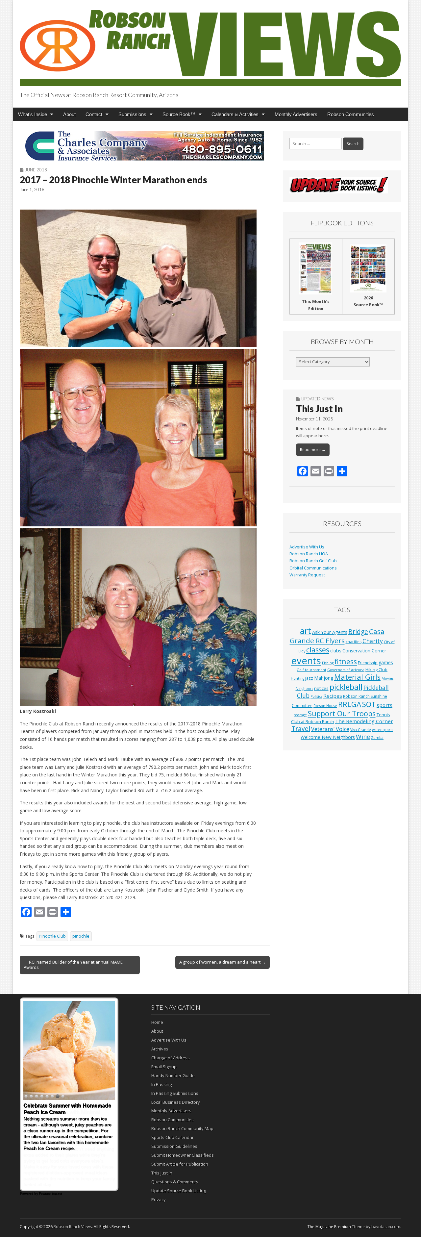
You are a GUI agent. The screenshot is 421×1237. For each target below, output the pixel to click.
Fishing (328, 663)
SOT (369, 704)
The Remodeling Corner (364, 721)
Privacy (158, 1199)
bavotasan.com (385, 1226)
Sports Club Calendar (172, 1137)
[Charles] (145, 146)
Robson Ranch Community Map (182, 1128)
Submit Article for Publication (179, 1164)
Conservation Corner (364, 650)
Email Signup (164, 1067)
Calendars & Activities (235, 114)
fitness (345, 661)
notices (321, 688)
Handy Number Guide (173, 1075)
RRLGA (349, 704)
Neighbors (304, 688)
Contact (94, 114)
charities (353, 641)
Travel (300, 728)
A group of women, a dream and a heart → (222, 962)
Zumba (377, 737)
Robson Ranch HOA (308, 554)
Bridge (358, 631)
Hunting (297, 678)
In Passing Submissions (174, 1093)
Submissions (132, 114)
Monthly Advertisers (296, 114)
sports (384, 705)
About (69, 114)
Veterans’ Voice (330, 729)
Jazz (309, 678)
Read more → (313, 449)
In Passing (161, 1084)
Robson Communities (350, 114)
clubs (335, 650)
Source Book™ (178, 114)
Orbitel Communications (313, 568)
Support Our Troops (342, 713)
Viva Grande (360, 729)
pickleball (346, 687)
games (386, 662)
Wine (363, 737)
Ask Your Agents (329, 632)
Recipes (332, 695)
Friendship (368, 663)
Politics (316, 696)
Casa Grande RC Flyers (337, 636)
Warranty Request (307, 575)
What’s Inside (32, 114)
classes (317, 649)
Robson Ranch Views (73, 1226)
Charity (372, 641)
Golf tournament (311, 670)
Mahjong (323, 678)
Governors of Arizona (345, 670)
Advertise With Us (306, 547)
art (305, 630)
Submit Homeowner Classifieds (182, 1155)
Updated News (317, 398)
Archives (159, 1049)
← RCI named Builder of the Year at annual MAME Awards (73, 964)
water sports (382, 729)
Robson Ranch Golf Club (313, 561)
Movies (387, 678)
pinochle (80, 936)
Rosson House (325, 705)
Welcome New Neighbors (328, 737)
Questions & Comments (174, 1182)
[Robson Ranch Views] (210, 44)
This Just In (319, 408)
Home (157, 1022)
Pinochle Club (52, 936)
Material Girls (357, 677)
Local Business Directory (175, 1102)
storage (300, 715)
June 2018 (36, 169)
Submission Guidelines (174, 1146)
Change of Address (170, 1058)
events (306, 660)
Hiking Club (376, 669)
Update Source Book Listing (178, 1191)
